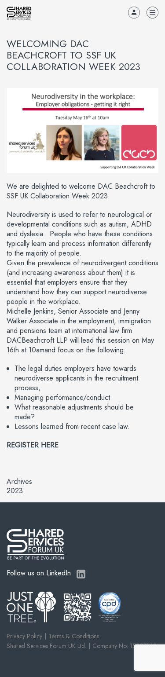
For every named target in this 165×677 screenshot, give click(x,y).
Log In (134, 12)
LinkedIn (81, 574)
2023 (15, 491)
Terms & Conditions (73, 636)
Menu (152, 12)
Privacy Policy (24, 636)
